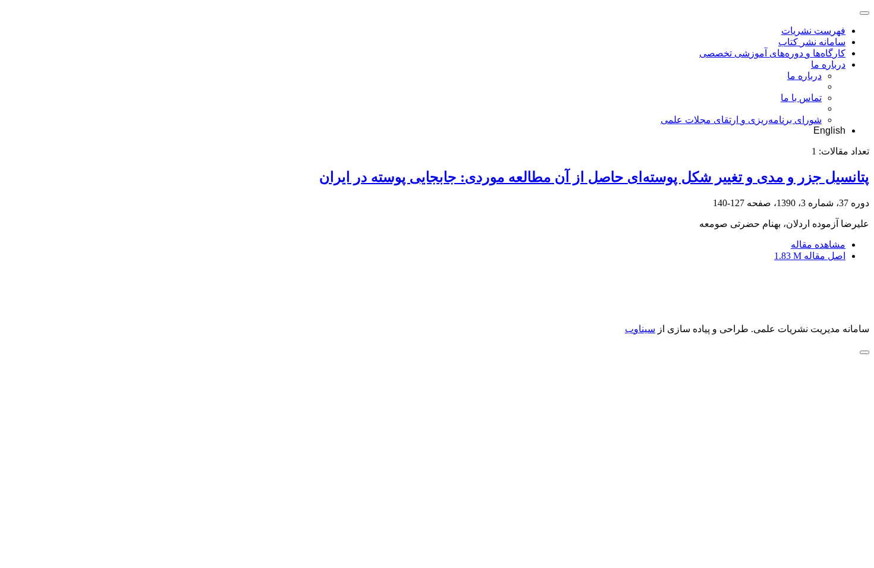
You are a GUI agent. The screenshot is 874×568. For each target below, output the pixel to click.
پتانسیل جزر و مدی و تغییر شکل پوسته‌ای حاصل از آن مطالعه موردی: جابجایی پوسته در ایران (594, 177)
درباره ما (828, 64)
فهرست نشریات (813, 31)
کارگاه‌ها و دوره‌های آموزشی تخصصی (772, 53)
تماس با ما (801, 98)
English (829, 130)
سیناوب (640, 329)
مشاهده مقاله (818, 244)
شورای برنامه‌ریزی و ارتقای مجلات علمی (741, 120)
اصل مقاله (809, 256)
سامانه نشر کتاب (811, 42)
